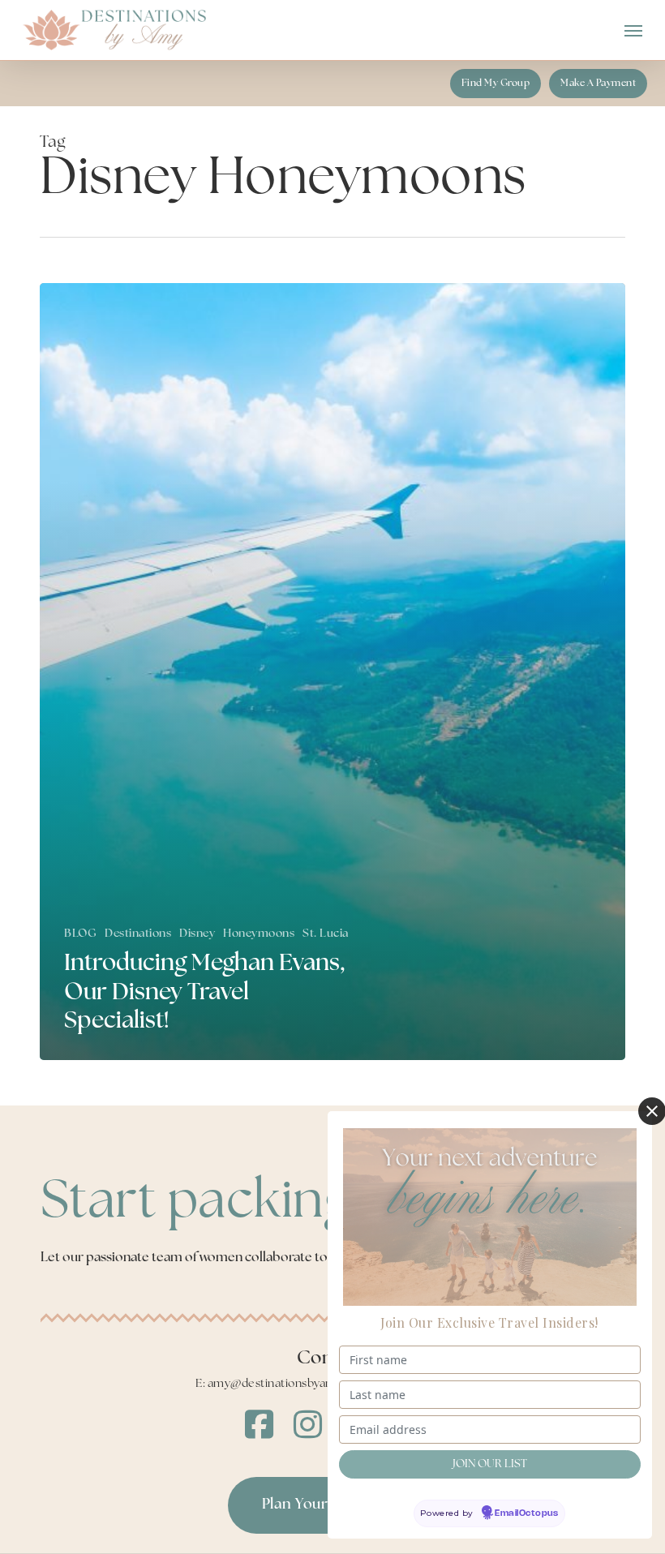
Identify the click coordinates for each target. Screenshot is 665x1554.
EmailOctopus (526, 1513)
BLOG (80, 934)
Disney (197, 934)
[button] (633, 30)
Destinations (138, 934)
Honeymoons (258, 934)
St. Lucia (325, 934)
